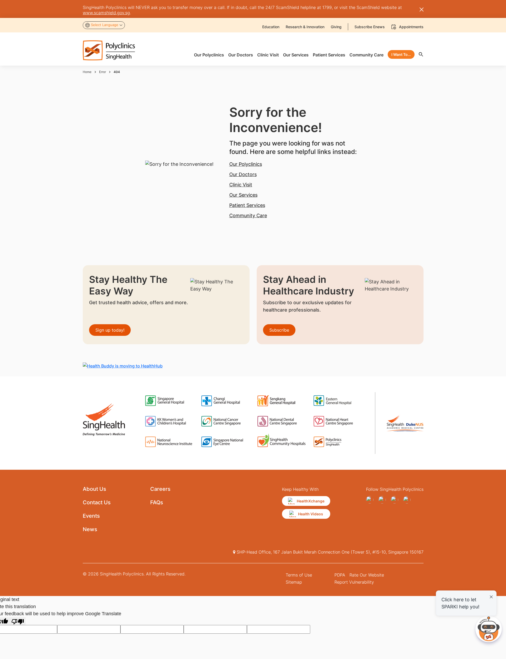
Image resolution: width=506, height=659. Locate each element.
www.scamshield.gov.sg (106, 12)
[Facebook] (371, 499)
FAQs (156, 502)
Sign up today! (109, 330)
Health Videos (310, 514)
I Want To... (401, 54)
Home (87, 72)
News (90, 529)
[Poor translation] (18, 621)
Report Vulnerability (354, 582)
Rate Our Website (366, 575)
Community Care (248, 215)
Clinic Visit (240, 184)
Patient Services (247, 205)
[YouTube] (383, 499)
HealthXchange (310, 501)
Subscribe (279, 330)
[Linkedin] (408, 499)
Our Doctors (243, 174)
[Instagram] (396, 499)
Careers (160, 489)
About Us (94, 489)
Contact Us (97, 502)
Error (102, 72)
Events (91, 516)
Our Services (243, 195)
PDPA (339, 575)
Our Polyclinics (245, 164)
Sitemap (294, 582)
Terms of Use (299, 575)
